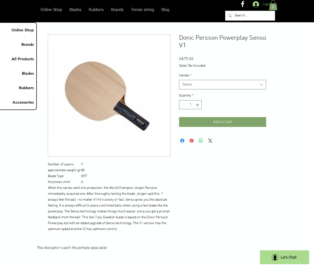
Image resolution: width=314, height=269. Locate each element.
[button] (273, 5)
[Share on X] (210, 141)
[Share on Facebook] (182, 141)
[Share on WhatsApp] (201, 141)
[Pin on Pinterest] (192, 141)
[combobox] (222, 84)
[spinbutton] (190, 104)
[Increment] (198, 104)
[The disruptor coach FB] (243, 4)
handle (185, 75)
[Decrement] (183, 104)
